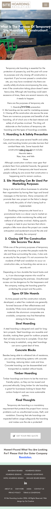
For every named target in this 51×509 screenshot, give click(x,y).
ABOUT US (8, 489)
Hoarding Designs (13, 474)
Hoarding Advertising (33, 474)
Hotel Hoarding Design (13, 478)
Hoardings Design (33, 471)
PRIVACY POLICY (15, 493)
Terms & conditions (31, 493)
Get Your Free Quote (27, 436)
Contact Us (25, 41)
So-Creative (29, 501)
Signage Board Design (35, 478)
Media (29, 489)
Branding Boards (15, 471)
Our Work (19, 489)
